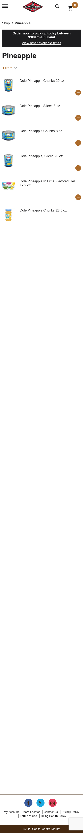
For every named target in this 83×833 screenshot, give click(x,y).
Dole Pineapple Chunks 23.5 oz (43, 210)
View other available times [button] (41, 43)
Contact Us (51, 811)
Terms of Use (28, 815)
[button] (78, 93)
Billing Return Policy (53, 815)
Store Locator (31, 811)
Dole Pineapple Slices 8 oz (40, 106)
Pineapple (22, 23)
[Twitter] (40, 803)
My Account (11, 811)
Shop (6, 23)
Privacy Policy (70, 811)
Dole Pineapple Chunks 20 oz (42, 81)
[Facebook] (28, 803)
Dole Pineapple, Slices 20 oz (41, 156)
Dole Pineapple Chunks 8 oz (41, 131)
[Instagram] (53, 803)
